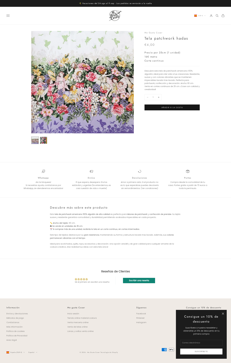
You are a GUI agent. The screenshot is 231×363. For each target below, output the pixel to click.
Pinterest (140, 318)
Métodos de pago (15, 318)
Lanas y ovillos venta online (80, 331)
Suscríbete (201, 351)
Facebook (141, 313)
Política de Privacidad (16, 335)
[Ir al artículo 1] (35, 140)
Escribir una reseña (139, 280)
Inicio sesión (73, 313)
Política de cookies (15, 331)
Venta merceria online (77, 322)
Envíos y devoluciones (17, 313)
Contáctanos (12, 322)
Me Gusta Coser (153, 32)
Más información (14, 326)
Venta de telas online (77, 326)
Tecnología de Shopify (109, 352)
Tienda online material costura (82, 318)
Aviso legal (11, 340)
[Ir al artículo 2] (43, 140)
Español (31, 352)
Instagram (141, 322)
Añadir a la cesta (172, 107)
